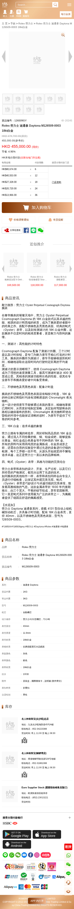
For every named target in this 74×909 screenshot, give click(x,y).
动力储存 (12, 619)
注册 (12, 16)
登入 (5, 16)
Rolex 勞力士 (25, 23)
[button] (3, 268)
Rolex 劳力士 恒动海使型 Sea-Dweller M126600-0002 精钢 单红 (37, 278)
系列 (12, 585)
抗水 (12, 674)
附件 (12, 681)
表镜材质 (12, 647)
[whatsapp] (11, 855)
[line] (5, 855)
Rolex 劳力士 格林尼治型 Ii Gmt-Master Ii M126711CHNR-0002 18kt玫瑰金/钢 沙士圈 (13, 278)
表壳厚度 (12, 633)
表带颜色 (12, 660)
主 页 (5, 23)
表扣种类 (12, 688)
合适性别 (12, 695)
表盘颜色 (12, 653)
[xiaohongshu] (45, 855)
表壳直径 (12, 626)
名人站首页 (5, 5)
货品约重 (12, 592)
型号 (12, 605)
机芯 (12, 612)
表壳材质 (12, 640)
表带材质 (12, 667)
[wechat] (18, 855)
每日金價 (65, 14)
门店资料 (56, 182)
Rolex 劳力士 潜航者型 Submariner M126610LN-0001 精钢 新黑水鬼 (61, 278)
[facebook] (30, 855)
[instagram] (37, 855)
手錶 (12, 23)
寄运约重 (12, 599)
